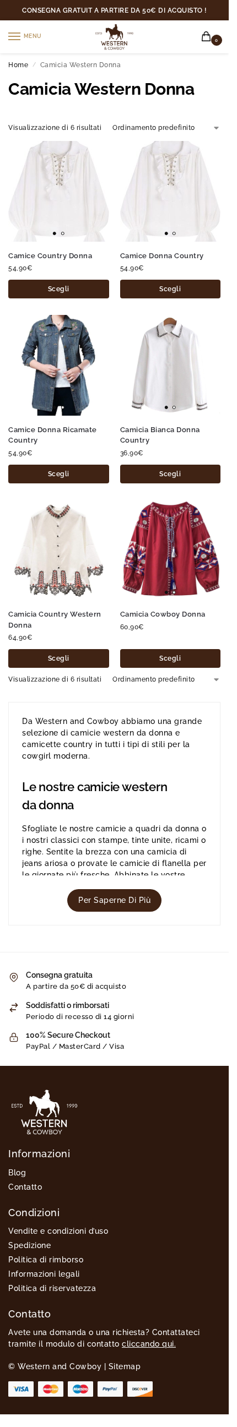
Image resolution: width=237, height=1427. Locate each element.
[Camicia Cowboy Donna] (170, 550)
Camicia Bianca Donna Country (160, 435)
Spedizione (29, 1245)
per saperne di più (114, 900)
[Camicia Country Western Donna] (58, 550)
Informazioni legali (44, 1274)
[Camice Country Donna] (58, 191)
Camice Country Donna (50, 256)
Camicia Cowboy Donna (163, 614)
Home (18, 65)
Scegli (58, 289)
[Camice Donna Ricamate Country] (58, 365)
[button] (208, 37)
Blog (17, 1172)
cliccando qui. (149, 1343)
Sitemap (125, 1366)
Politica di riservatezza (52, 1288)
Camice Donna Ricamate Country (52, 435)
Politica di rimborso (45, 1259)
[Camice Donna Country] (170, 191)
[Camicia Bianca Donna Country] (170, 365)
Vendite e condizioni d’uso (58, 1231)
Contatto (25, 1187)
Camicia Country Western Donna (54, 619)
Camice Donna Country (162, 256)
